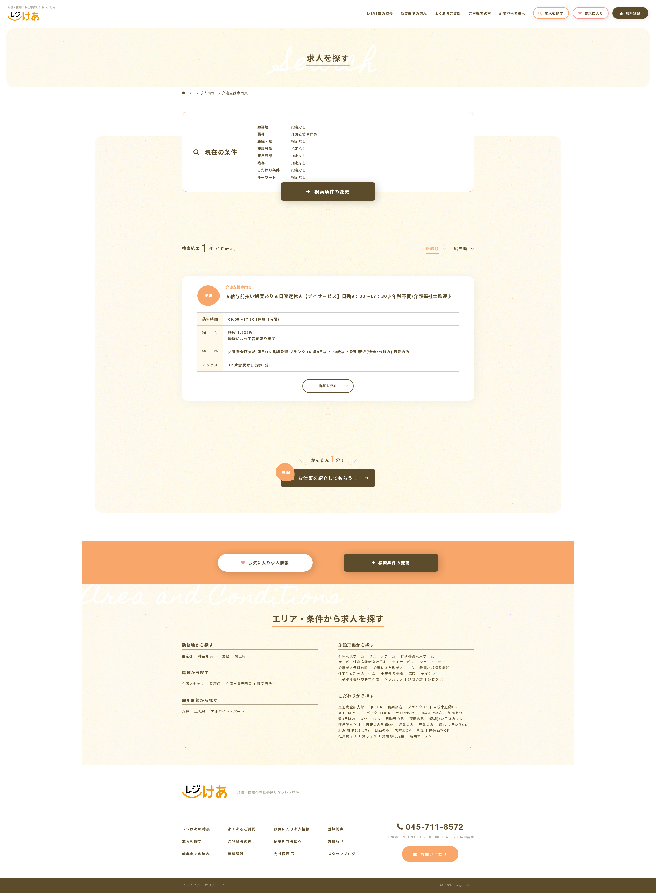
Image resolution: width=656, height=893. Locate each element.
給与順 (460, 248)
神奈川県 (205, 656)
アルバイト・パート (227, 711)
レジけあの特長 (379, 13)
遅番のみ (406, 724)
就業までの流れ (414, 13)
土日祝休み (405, 712)
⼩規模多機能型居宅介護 (359, 679)
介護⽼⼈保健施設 (353, 667)
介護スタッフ (193, 683)
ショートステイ (432, 661)
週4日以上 (346, 712)
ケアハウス (394, 679)
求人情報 (207, 92)
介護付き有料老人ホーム (394, 667)
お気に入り (594, 13)
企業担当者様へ (512, 13)
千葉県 (224, 656)
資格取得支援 (393, 736)
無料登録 (633, 13)
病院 (412, 673)
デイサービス (403, 661)
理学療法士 (266, 683)
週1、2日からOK (453, 724)
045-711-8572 (435, 827)
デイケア (428, 673)
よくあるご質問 (448, 13)
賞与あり (369, 736)
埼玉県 (240, 656)
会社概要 (282, 853)
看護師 (215, 683)
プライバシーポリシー (201, 884)
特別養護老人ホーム (417, 656)
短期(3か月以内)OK (446, 718)
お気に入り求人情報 (268, 563)
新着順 (432, 248)
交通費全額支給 (351, 706)
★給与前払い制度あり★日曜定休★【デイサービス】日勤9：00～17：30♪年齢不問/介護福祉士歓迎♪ (338, 296)
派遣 (185, 711)
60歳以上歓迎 (431, 712)
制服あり (455, 712)
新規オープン (421, 736)
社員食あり (347, 736)
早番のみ (426, 724)
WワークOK (371, 718)
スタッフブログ (342, 853)
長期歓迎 (395, 706)
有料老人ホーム (351, 656)
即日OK (376, 706)
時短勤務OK (439, 730)
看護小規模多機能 (434, 667)
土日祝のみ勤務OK (378, 724)
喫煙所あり (347, 724)
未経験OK (403, 730)
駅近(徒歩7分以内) (354, 730)
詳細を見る (328, 385)
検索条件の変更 (331, 191)
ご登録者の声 (480, 13)
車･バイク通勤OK (376, 712)
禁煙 (420, 730)
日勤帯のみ (395, 718)
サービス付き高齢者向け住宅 (362, 661)
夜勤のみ (416, 718)
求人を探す (554, 13)
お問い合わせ (433, 854)
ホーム (187, 92)
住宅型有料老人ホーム (357, 673)
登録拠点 (336, 829)
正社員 (200, 711)
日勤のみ (382, 730)
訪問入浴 (435, 679)
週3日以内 (346, 718)
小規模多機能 (392, 673)
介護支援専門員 (239, 683)
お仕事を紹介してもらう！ (328, 478)
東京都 (187, 656)
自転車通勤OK (445, 706)
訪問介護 (415, 679)
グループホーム (382, 656)
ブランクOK (418, 706)
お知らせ (336, 841)
